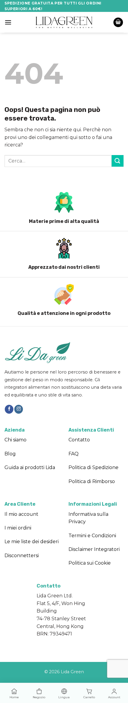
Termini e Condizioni (92, 535)
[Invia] (118, 161)
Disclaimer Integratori (94, 549)
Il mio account (21, 514)
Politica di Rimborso (91, 481)
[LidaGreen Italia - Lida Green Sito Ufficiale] (64, 22)
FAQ (73, 454)
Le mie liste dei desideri (31, 541)
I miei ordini (17, 528)
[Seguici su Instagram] (18, 409)
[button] (8, 22)
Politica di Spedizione (93, 467)
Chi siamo (15, 440)
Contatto (79, 440)
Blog (10, 454)
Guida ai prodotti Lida (29, 467)
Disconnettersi (21, 555)
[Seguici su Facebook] (9, 409)
